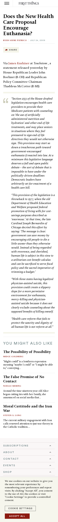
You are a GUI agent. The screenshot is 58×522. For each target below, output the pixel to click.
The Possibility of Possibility (27, 351)
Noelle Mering (12, 386)
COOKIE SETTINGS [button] (20, 508)
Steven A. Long (12, 415)
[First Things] (29, 3)
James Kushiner (19, 63)
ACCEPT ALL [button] (17, 516)
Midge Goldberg (13, 356)
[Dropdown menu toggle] (29, 445)
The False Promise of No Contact (23, 379)
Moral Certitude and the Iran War (27, 408)
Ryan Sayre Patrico (15, 40)
